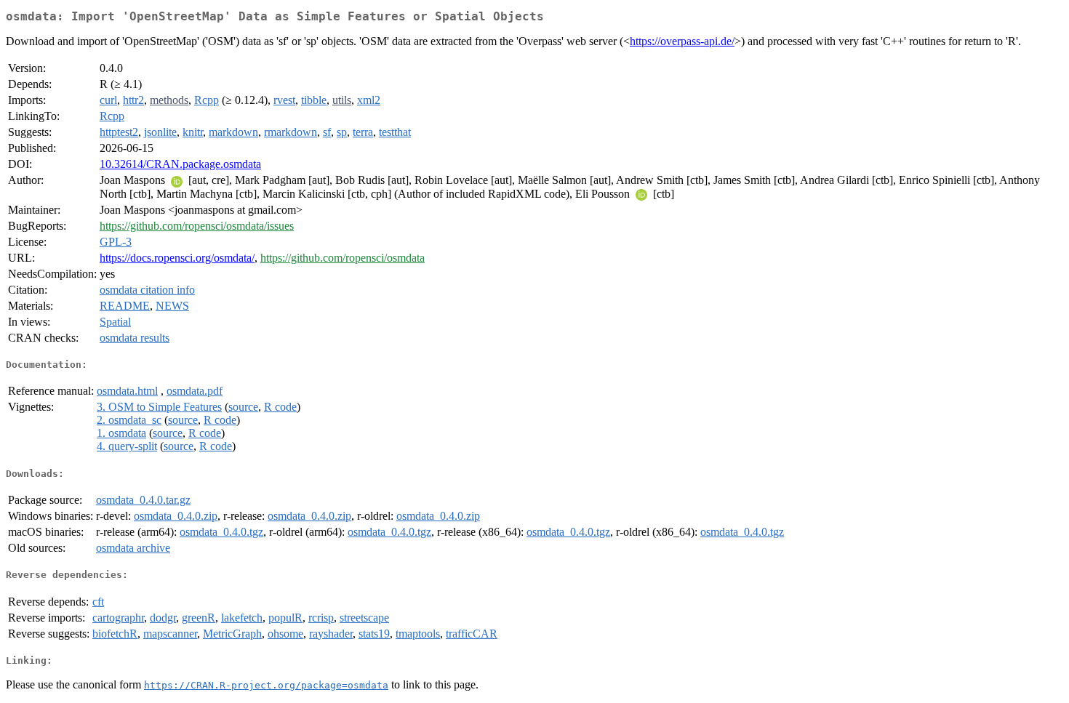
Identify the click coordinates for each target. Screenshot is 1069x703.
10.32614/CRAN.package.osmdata (180, 164)
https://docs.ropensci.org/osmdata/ (177, 258)
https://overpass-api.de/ (682, 41)
